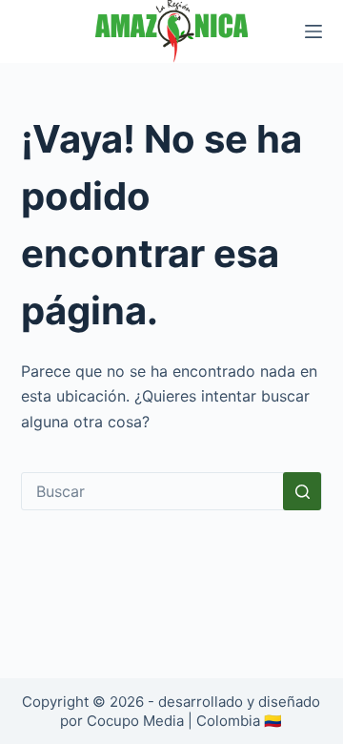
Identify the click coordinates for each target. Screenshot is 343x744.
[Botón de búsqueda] (302, 491)
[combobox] (153, 491)
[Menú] (313, 31)
